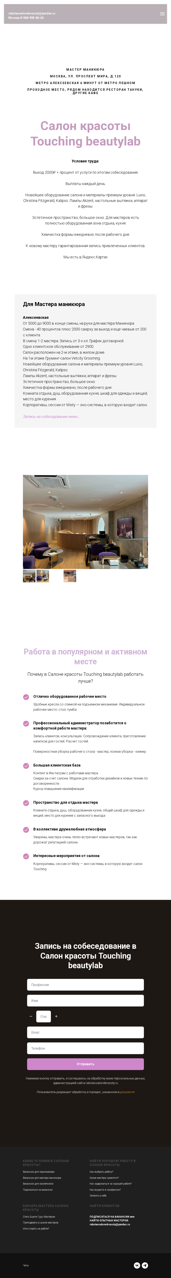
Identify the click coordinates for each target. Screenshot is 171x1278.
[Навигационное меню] (162, 13)
